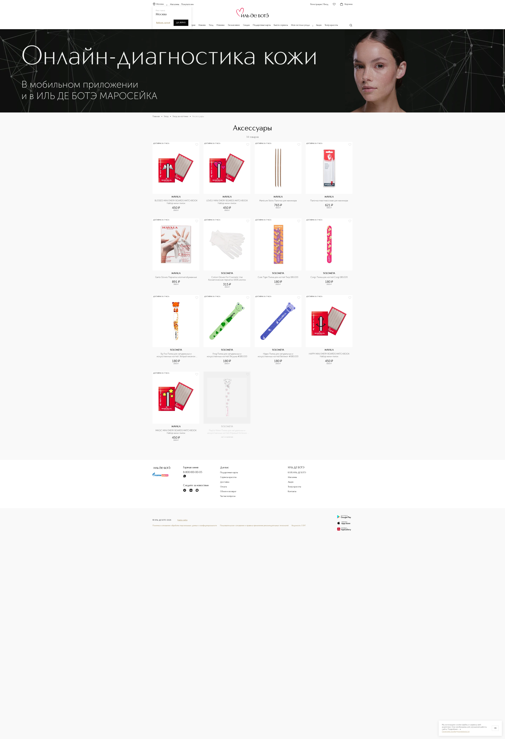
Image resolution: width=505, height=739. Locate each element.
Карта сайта (182, 520)
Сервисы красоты (228, 477)
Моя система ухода (300, 25)
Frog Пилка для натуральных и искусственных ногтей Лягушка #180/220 (227, 355)
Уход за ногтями (180, 116)
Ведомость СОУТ (299, 526)
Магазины (174, 4)
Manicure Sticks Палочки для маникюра (278, 200)
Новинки (220, 25)
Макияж (202, 25)
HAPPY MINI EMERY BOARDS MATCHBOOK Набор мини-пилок (329, 355)
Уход (211, 25)
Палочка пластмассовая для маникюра (329, 200)
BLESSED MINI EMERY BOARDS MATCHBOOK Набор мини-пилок (176, 201)
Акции (319, 25)
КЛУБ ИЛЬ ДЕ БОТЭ (297, 473)
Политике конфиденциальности (455, 731)
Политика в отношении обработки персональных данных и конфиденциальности (185, 526)
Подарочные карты (262, 25)
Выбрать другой (163, 23)
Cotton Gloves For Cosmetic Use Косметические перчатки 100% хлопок (227, 278)
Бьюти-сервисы (281, 25)
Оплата (223, 487)
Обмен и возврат (228, 492)
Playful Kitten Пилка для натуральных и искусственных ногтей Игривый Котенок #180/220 (227, 431)
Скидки (246, 25)
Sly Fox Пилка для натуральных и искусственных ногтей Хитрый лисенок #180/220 (176, 355)
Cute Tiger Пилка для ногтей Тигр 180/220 (278, 277)
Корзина (348, 4)
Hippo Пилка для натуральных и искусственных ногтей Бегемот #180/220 (278, 355)
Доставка (224, 482)
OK (495, 728)
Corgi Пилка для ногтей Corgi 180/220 (329, 277)
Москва (160, 4)
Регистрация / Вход (319, 4)
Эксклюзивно (234, 25)
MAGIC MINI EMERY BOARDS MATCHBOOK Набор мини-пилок (176, 431)
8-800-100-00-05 (192, 472)
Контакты (292, 492)
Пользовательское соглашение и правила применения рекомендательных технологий (254, 526)
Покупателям (187, 4)
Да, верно (181, 23)
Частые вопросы (227, 496)
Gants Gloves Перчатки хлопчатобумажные (176, 277)
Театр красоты (331, 25)
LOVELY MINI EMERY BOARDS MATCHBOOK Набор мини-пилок (227, 201)
